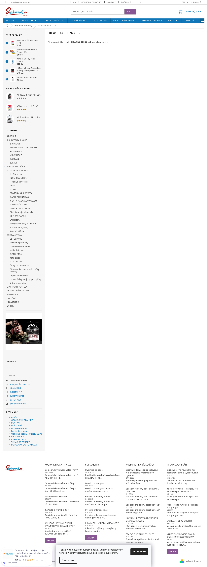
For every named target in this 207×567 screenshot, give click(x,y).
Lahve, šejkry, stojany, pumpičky (25, 279)
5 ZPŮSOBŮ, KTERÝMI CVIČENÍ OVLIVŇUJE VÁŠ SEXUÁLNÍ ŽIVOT (60, 524)
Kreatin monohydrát (95, 483)
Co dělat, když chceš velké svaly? (61, 470)
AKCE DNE (11, 136)
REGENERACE (16, 151)
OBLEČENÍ (11, 298)
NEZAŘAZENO (13, 302)
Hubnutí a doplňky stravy (97, 496)
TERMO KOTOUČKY (20, 442)
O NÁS (73, 2)
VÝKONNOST (16, 155)
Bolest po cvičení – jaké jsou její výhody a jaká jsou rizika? (182, 490)
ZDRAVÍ (13, 162)
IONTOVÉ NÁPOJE (18, 216)
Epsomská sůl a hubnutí (56, 496)
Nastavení (68, 560)
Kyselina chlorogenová (96, 510)
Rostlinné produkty (19, 242)
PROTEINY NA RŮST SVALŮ (22, 193)
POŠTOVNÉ (126, 2)
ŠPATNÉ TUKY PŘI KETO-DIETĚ (140, 534)
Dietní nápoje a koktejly (21, 212)
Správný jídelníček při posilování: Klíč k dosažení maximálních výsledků (142, 473)
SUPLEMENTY (16, 392)
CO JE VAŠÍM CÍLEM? (17, 140)
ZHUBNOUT (15, 143)
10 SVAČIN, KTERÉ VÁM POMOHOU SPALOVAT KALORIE (142, 519)
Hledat (130, 11)
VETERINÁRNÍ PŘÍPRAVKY (18, 290)
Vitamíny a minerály (20, 246)
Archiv (50, 540)
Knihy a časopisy (18, 283)
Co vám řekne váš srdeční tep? (60, 483)
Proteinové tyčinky (19, 227)
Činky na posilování (19, 265)
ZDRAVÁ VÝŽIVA (14, 235)
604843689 (15, 388)
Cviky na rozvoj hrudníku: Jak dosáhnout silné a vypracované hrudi (182, 473)
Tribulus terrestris (19, 181)
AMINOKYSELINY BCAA (20, 208)
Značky (10, 305)
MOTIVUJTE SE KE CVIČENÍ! (179, 521)
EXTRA (14, 189)
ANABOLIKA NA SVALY (20, 170)
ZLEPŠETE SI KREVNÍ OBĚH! (57, 510)
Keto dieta (15, 257)
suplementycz (17, 395)
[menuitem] (10, 20)
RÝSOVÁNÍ (14, 159)
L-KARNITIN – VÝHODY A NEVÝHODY (102, 523)
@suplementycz (18, 403)
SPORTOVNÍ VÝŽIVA (16, 166)
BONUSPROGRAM (19, 428)
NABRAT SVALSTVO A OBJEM (23, 147)
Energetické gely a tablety (23, 223)
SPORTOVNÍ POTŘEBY (17, 286)
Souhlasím (139, 551)
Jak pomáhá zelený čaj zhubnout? (143, 505)
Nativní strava (16, 250)
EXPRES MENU (16, 254)
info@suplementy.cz (20, 384)
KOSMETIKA (12, 294)
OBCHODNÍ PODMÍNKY (91, 2)
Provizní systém (19, 431)
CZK (184, 2)
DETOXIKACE (16, 238)
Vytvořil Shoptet (194, 561)
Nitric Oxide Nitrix (19, 178)
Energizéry (15, 219)
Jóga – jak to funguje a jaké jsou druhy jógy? (182, 506)
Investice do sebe (94, 470)
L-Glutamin (16, 174)
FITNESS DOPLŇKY (15, 261)
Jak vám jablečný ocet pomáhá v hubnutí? (142, 490)
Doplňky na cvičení (19, 275)
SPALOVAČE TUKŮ (18, 204)
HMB (13, 185)
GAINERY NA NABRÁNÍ (19, 197)
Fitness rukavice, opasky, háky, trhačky (25, 270)
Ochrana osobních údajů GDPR (26, 433)
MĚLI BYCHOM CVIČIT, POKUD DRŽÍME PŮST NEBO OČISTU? (181, 535)
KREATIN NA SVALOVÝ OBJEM (23, 200)
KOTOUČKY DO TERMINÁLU (24, 444)
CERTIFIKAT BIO (18, 439)
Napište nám (17, 436)
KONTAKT (111, 2)
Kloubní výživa (17, 231)
